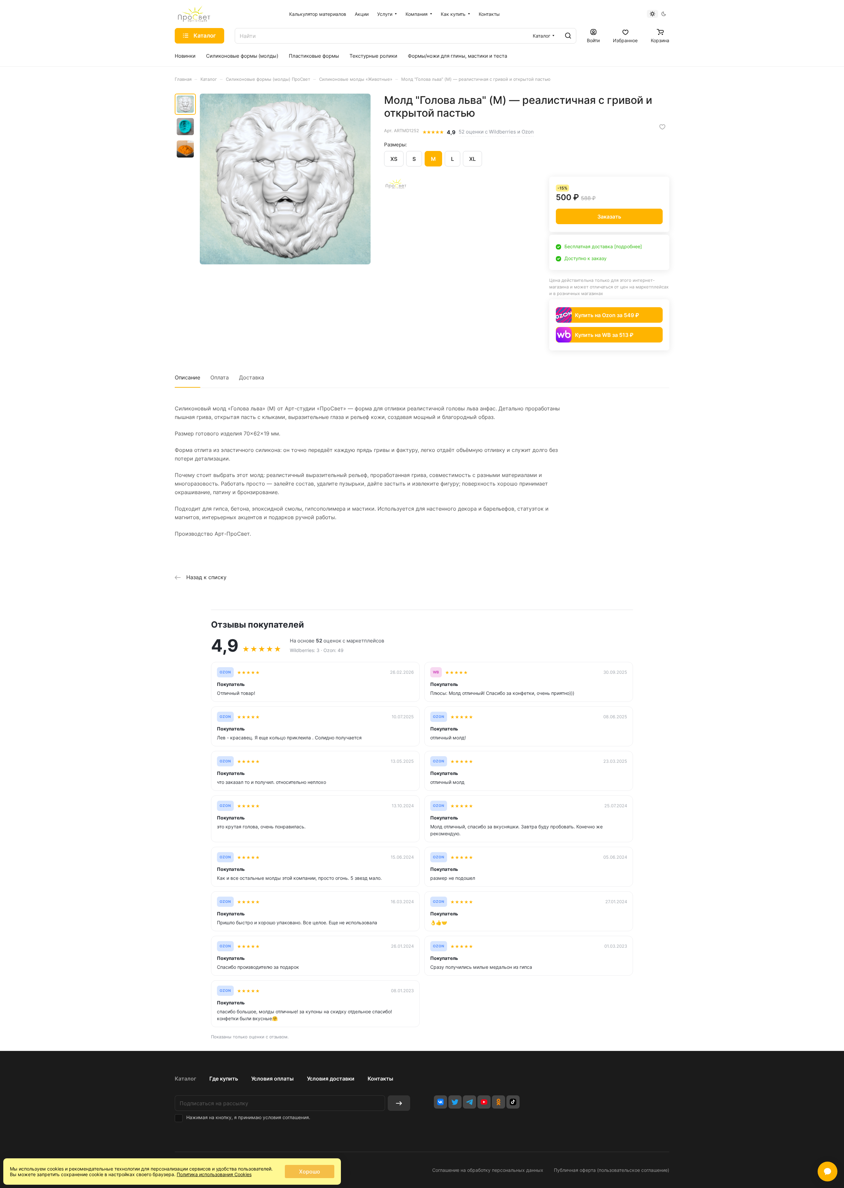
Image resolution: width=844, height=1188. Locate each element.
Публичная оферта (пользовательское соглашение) (611, 1170)
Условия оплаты (272, 1078)
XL (472, 159)
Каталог (185, 1078)
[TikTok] (513, 1102)
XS (393, 159)
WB (436, 672)
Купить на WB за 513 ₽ (604, 335)
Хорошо (309, 1171)
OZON (225, 672)
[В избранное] (662, 127)
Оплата (219, 377)
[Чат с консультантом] (827, 1171)
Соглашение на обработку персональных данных (487, 1170)
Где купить (223, 1078)
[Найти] (568, 36)
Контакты (380, 1078)
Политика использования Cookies (214, 1174)
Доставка (251, 377)
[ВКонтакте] (440, 1102)
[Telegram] (469, 1102)
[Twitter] (455, 1102)
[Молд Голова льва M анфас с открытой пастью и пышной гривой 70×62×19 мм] (285, 179)
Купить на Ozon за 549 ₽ (607, 315)
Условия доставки (330, 1078)
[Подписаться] (399, 1103)
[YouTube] (484, 1102)
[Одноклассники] (498, 1102)
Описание (187, 377)
